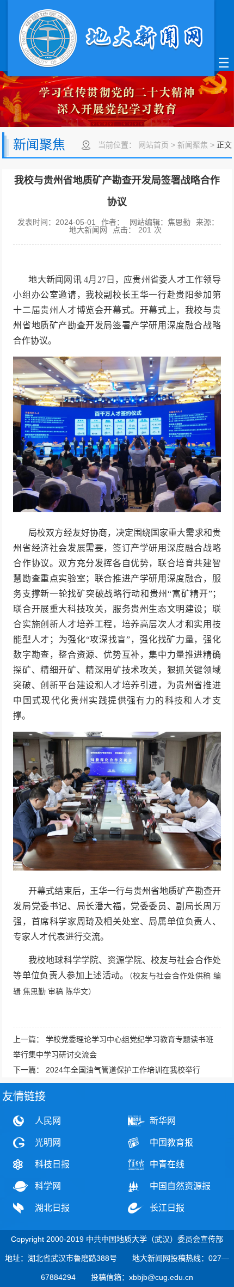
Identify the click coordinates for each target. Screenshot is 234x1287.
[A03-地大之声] (111, 39)
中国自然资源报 (180, 1186)
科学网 (48, 1186)
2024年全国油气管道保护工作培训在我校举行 (123, 1069)
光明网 (48, 1142)
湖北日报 (52, 1207)
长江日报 (167, 1207)
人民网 (48, 1120)
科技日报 (52, 1164)
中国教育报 (171, 1142)
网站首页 (153, 144)
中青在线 (167, 1164)
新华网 (163, 1120)
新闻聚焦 (192, 144)
